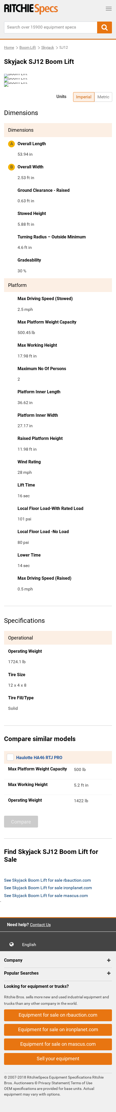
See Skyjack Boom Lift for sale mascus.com (46, 895)
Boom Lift (27, 47)
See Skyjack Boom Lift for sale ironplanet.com (48, 887)
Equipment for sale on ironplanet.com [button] (58, 1029)
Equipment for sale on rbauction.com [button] (58, 1015)
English (30, 944)
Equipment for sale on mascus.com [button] (58, 1044)
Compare (21, 822)
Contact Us (40, 924)
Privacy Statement (53, 1083)
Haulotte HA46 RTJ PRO (39, 757)
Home (9, 47)
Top (106, 1104)
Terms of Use (81, 1083)
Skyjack (47, 47)
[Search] (104, 27)
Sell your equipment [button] (58, 1058)
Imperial (83, 96)
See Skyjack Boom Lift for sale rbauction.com (47, 880)
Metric (103, 96)
